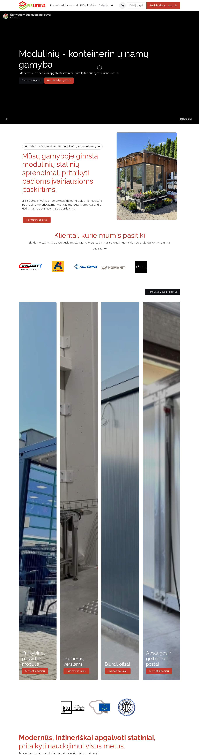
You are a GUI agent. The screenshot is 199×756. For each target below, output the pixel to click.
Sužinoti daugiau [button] (35, 671)
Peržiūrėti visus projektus (162, 291)
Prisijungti (136, 5)
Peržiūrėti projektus (59, 80)
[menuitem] (64, 5)
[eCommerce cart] (122, 5)
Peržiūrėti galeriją (36, 220)
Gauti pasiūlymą (31, 80)
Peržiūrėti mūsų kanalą (77, 146)
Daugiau (98, 248)
